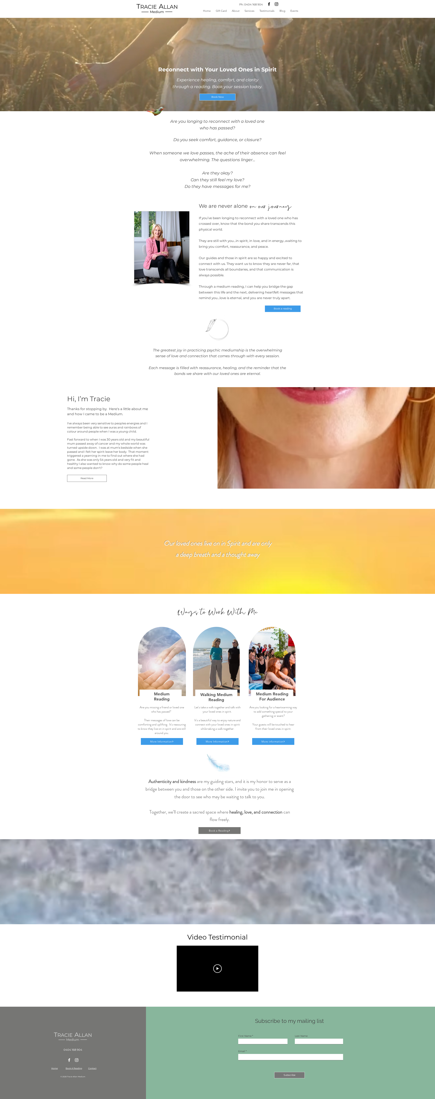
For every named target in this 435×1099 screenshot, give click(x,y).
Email (241, 1051)
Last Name (301, 1036)
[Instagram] (276, 4)
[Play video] (217, 968)
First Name (244, 1036)
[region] (161, 686)
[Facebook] (269, 4)
